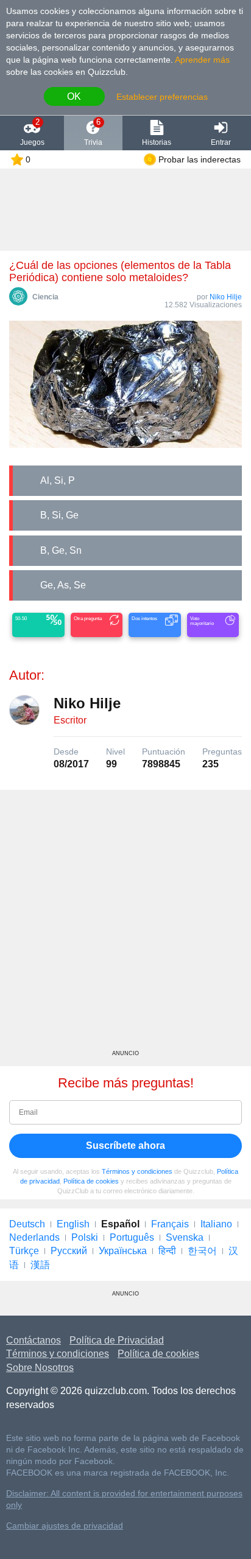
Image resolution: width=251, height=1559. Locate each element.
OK (74, 96)
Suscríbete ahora (125, 1145)
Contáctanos (33, 1340)
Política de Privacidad (116, 1340)
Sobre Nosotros (40, 1367)
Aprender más (202, 60)
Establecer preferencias (162, 97)
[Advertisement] (125, 924)
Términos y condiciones (137, 1171)
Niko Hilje (226, 297)
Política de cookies (91, 1181)
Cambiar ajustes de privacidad (64, 1525)
